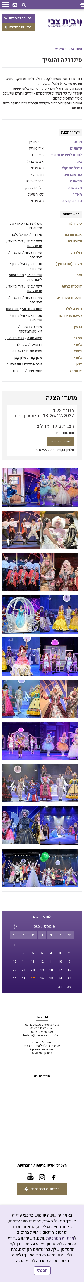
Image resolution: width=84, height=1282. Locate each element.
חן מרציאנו (34, 246)
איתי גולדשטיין (31, 326)
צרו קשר (42, 1016)
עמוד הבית (74, 48)
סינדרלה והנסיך (62, 60)
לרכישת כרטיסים (20, 27)
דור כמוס (12, 308)
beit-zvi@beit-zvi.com (37, 1035)
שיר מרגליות (33, 252)
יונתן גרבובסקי (32, 308)
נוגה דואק (35, 263)
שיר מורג (36, 268)
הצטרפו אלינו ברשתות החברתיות (42, 1165)
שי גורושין (14, 364)
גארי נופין (16, 351)
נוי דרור (37, 234)
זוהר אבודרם (33, 364)
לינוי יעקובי (34, 241)
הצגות (59, 48)
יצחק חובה (34, 338)
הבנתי (42, 1270)
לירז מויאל (15, 241)
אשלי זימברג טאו (29, 223)
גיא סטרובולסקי (30, 331)
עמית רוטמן (16, 370)
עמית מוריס (34, 351)
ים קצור (16, 252)
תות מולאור (36, 174)
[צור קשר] (15, 5)
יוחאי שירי (35, 370)
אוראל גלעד (19, 234)
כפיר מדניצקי (14, 338)
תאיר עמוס (16, 275)
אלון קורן (35, 357)
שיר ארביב (34, 275)
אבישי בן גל (35, 161)
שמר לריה (20, 344)
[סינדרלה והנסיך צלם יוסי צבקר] (21, 487)
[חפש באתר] (24, 5)
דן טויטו (36, 344)
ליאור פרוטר (33, 279)
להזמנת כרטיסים (61, 441)
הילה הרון (18, 263)
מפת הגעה (42, 1076)
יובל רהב (36, 257)
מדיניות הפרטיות (60, 1238)
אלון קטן (20, 357)
